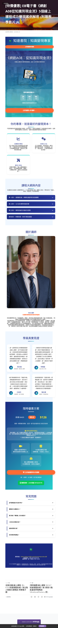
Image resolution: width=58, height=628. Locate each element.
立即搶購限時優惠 (29, 47)
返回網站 (6, 3)
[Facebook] (31, 597)
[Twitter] (35, 597)
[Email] (42, 597)
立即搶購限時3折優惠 (31, 472)
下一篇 (31, 582)
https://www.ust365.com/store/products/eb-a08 (34, 556)
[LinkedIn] (38, 597)
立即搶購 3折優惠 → (29, 110)
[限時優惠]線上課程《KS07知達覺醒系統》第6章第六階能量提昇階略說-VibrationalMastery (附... (41, 588)
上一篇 (8, 582)
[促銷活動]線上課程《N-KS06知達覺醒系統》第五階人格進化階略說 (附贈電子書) (16, 588)
